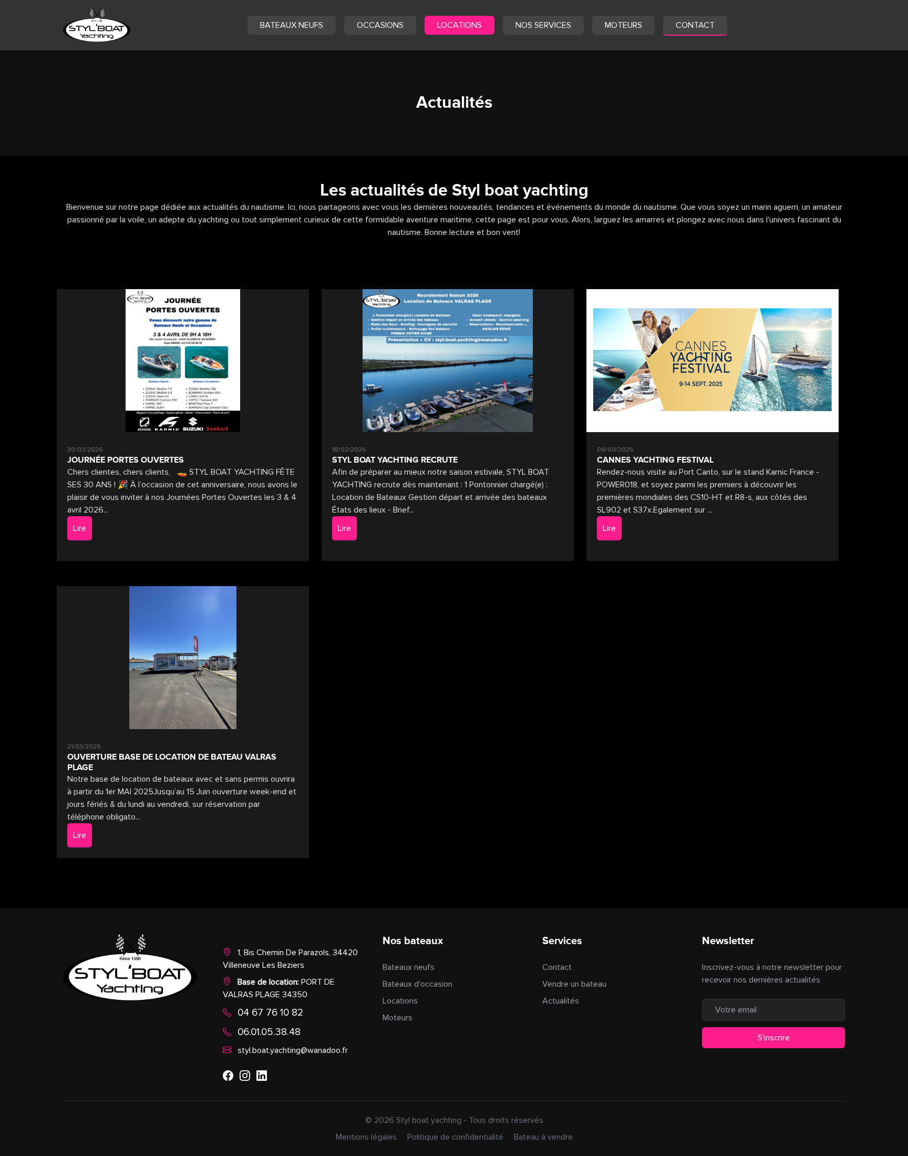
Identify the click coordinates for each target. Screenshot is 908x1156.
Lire (79, 528)
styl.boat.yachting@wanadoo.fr (293, 1050)
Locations (459, 25)
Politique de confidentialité (455, 1137)
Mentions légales (366, 1137)
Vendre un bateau (574, 984)
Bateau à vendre (543, 1137)
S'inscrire (774, 1037)
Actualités (560, 1001)
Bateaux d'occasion (417, 984)
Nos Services (543, 25)
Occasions (380, 25)
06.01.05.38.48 (269, 1032)
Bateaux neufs (291, 25)
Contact (695, 25)
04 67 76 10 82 (270, 1012)
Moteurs (623, 25)
